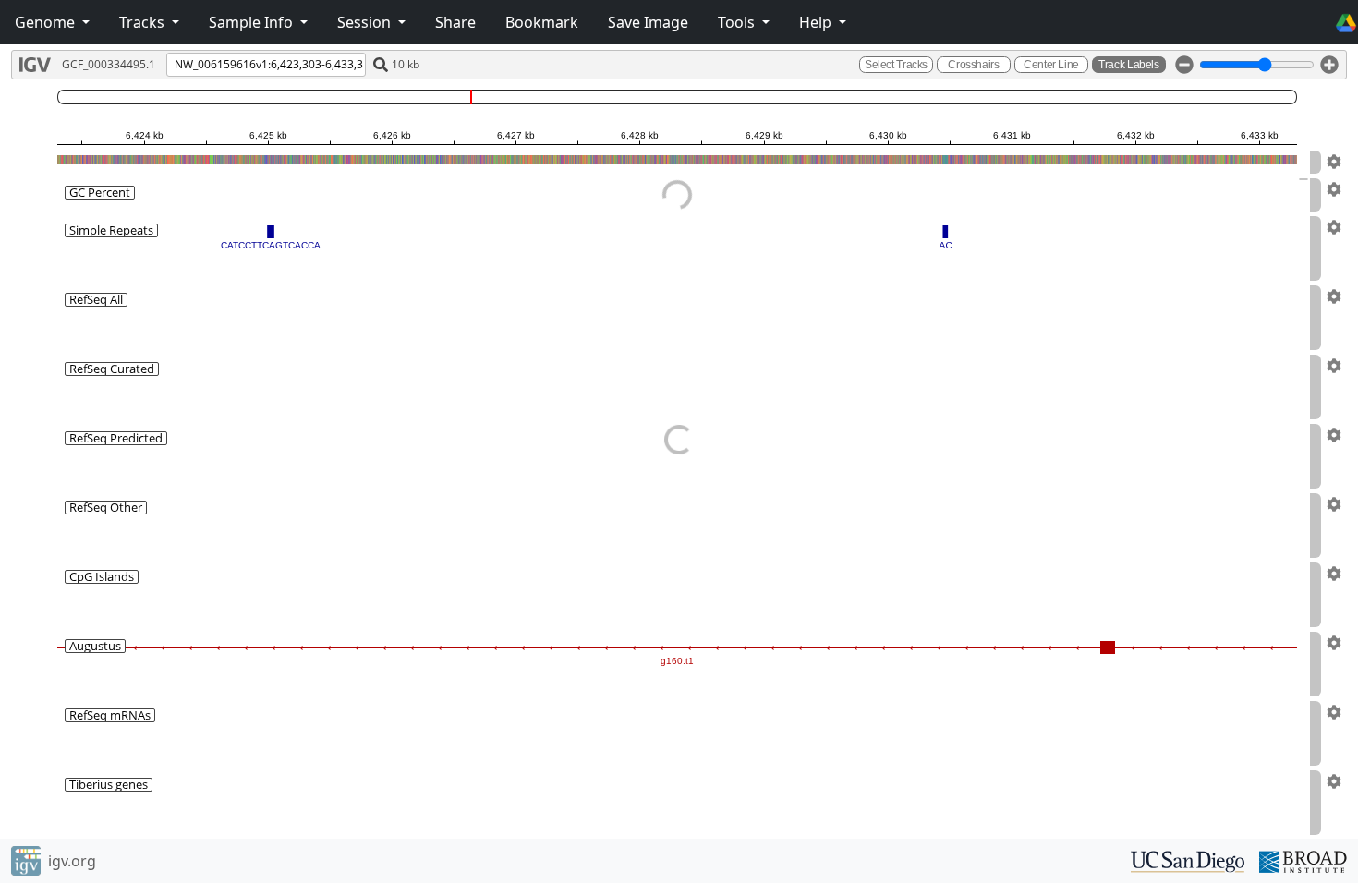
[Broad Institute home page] (1303, 860)
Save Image (648, 22)
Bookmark (541, 22)
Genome (47, 22)
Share (455, 22)
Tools (738, 22)
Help (817, 22)
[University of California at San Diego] (1187, 860)
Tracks (143, 22)
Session (365, 22)
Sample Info (253, 22)
